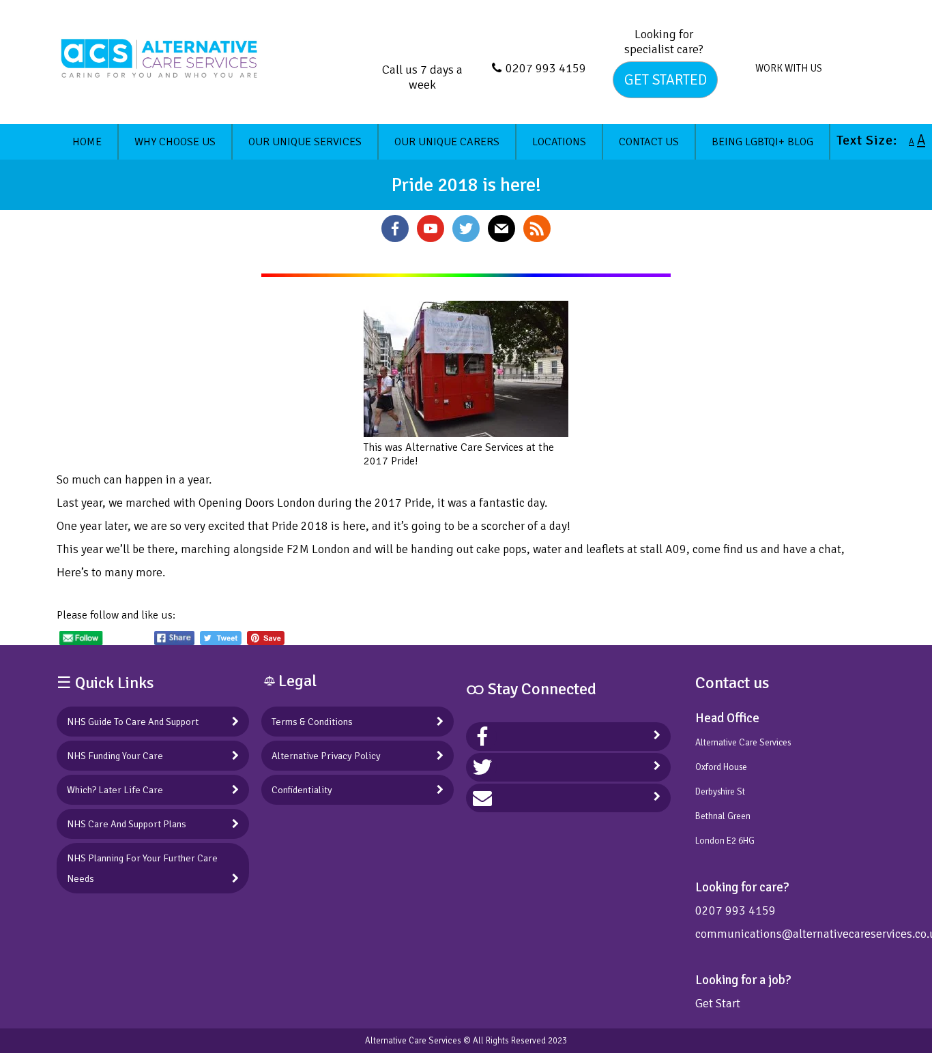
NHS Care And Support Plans (126, 824)
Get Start (717, 1003)
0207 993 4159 (546, 68)
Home (87, 142)
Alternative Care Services (413, 1040)
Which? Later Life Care (115, 790)
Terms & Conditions (312, 721)
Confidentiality (302, 790)
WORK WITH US (788, 68)
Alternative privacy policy (326, 756)
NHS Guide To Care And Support (133, 721)
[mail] (482, 798)
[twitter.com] (482, 767)
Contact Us (649, 142)
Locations (559, 142)
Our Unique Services (305, 142)
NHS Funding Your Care (115, 756)
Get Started (665, 80)
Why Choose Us (175, 142)
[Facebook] (482, 736)
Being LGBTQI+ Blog (762, 142)
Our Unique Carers (446, 142)
